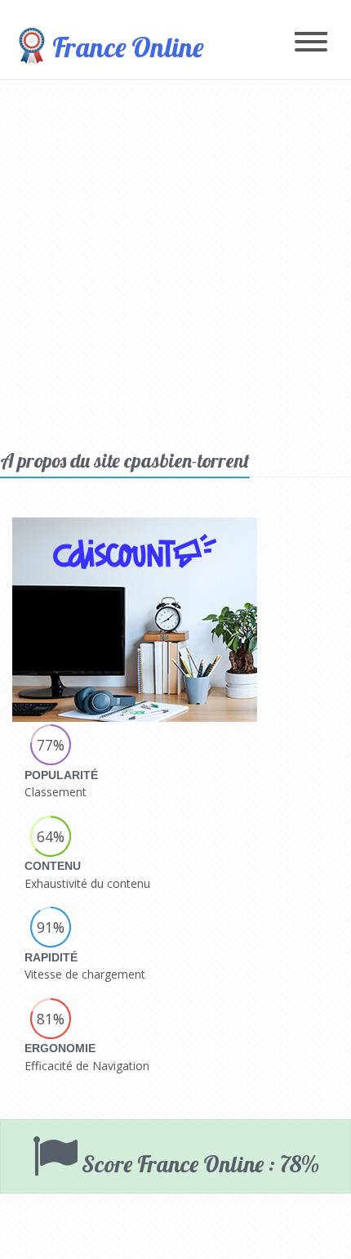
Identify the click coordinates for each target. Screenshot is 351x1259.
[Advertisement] (175, 264)
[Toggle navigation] (311, 43)
